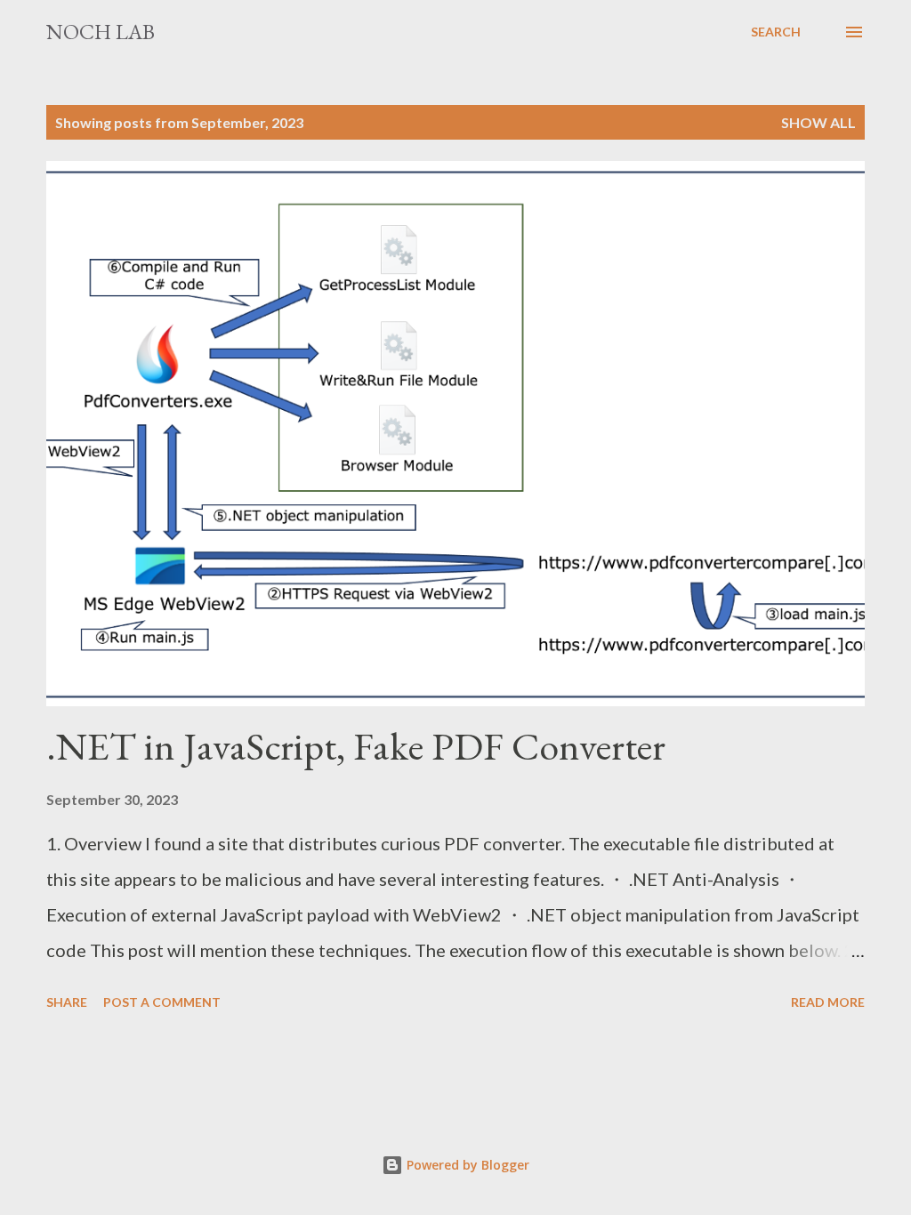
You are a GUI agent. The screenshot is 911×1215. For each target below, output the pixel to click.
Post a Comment (162, 1002)
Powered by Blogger (466, 1164)
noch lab (100, 31)
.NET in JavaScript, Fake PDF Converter (355, 745)
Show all (818, 122)
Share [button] (66, 1002)
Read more (828, 1002)
